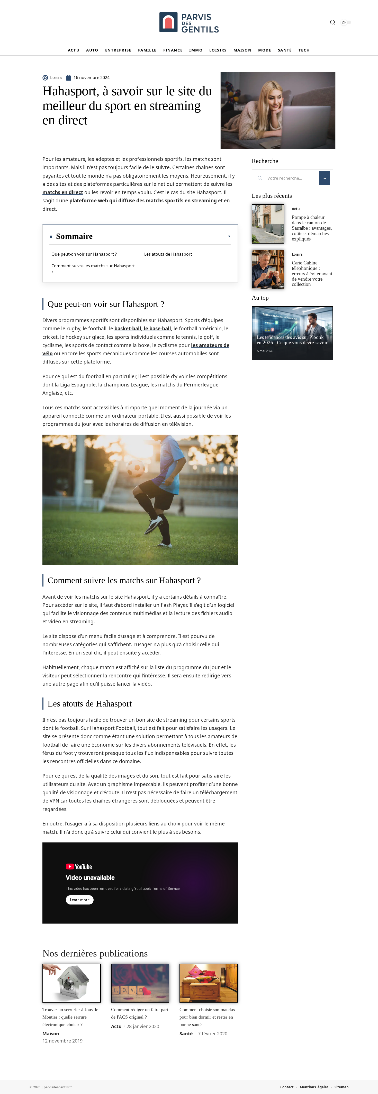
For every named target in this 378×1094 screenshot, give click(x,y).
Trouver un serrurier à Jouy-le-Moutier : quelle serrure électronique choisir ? (71, 1017)
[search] (332, 22)
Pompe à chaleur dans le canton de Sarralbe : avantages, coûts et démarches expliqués (312, 227)
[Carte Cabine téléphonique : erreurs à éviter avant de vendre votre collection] (268, 269)
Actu (116, 1026)
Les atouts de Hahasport (168, 254)
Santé (186, 1033)
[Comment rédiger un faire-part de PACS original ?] (140, 983)
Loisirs (297, 254)
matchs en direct (62, 192)
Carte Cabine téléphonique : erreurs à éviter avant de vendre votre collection (312, 273)
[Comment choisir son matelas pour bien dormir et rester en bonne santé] (209, 983)
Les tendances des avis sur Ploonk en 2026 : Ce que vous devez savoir (292, 339)
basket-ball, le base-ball (142, 328)
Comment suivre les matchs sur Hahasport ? (93, 268)
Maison (50, 1033)
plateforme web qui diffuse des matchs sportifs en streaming (143, 200)
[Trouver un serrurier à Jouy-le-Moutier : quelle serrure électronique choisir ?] (72, 983)
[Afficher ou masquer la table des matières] (162, 236)
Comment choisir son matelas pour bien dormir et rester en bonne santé (207, 1017)
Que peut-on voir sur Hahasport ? (84, 254)
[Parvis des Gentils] (189, 22)
